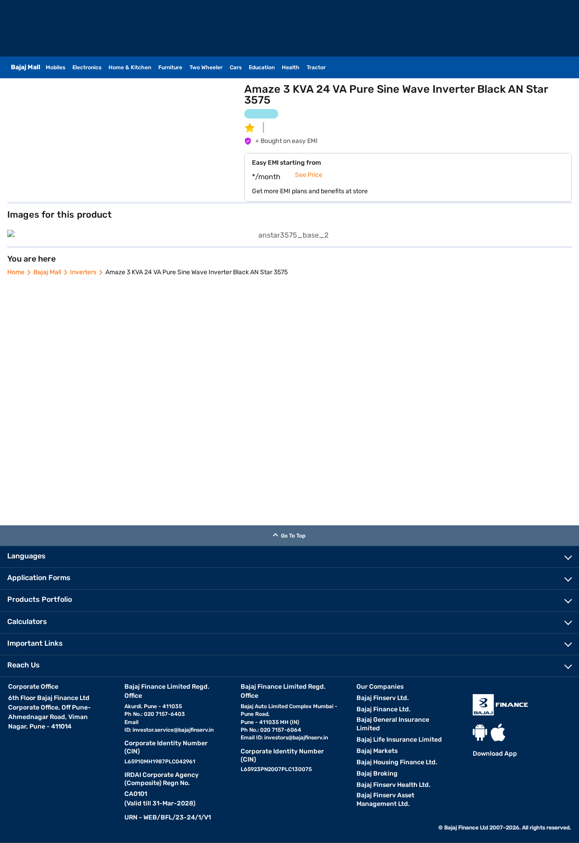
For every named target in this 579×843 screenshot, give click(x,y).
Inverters (83, 272)
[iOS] (498, 732)
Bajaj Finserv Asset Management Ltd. (385, 799)
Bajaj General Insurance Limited (392, 724)
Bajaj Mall (47, 272)
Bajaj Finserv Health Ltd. (393, 785)
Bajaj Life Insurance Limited (399, 739)
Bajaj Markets (377, 751)
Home (15, 272)
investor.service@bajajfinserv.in (173, 730)
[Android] (480, 732)
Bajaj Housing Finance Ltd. (396, 762)
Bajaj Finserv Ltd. (382, 698)
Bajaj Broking (377, 773)
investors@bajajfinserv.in (296, 737)
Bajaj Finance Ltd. (383, 709)
